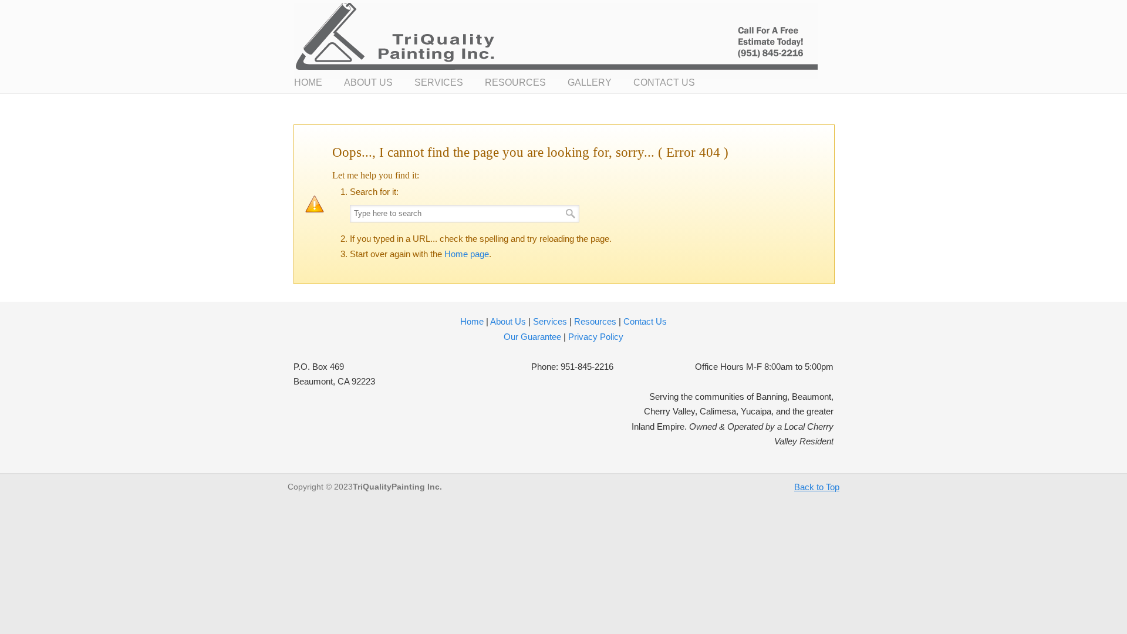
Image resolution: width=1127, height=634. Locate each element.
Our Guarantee (532, 337)
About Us (508, 321)
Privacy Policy (595, 337)
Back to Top (816, 487)
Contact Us (645, 321)
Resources (595, 321)
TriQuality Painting (555, 41)
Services (550, 321)
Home (472, 321)
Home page (466, 254)
